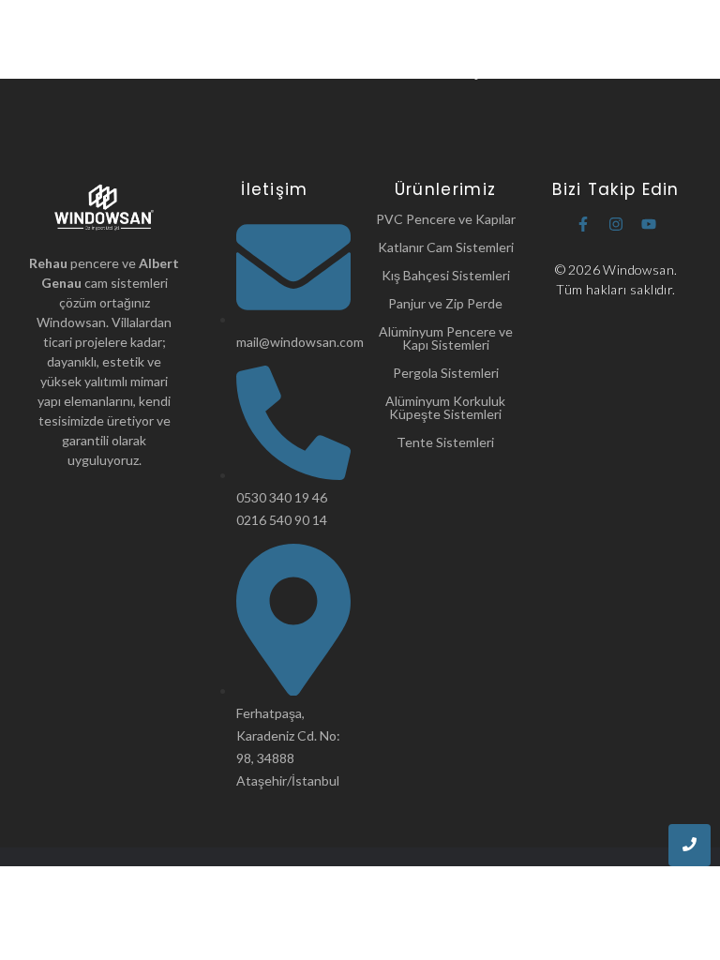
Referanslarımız (377, 71)
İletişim (473, 71)
